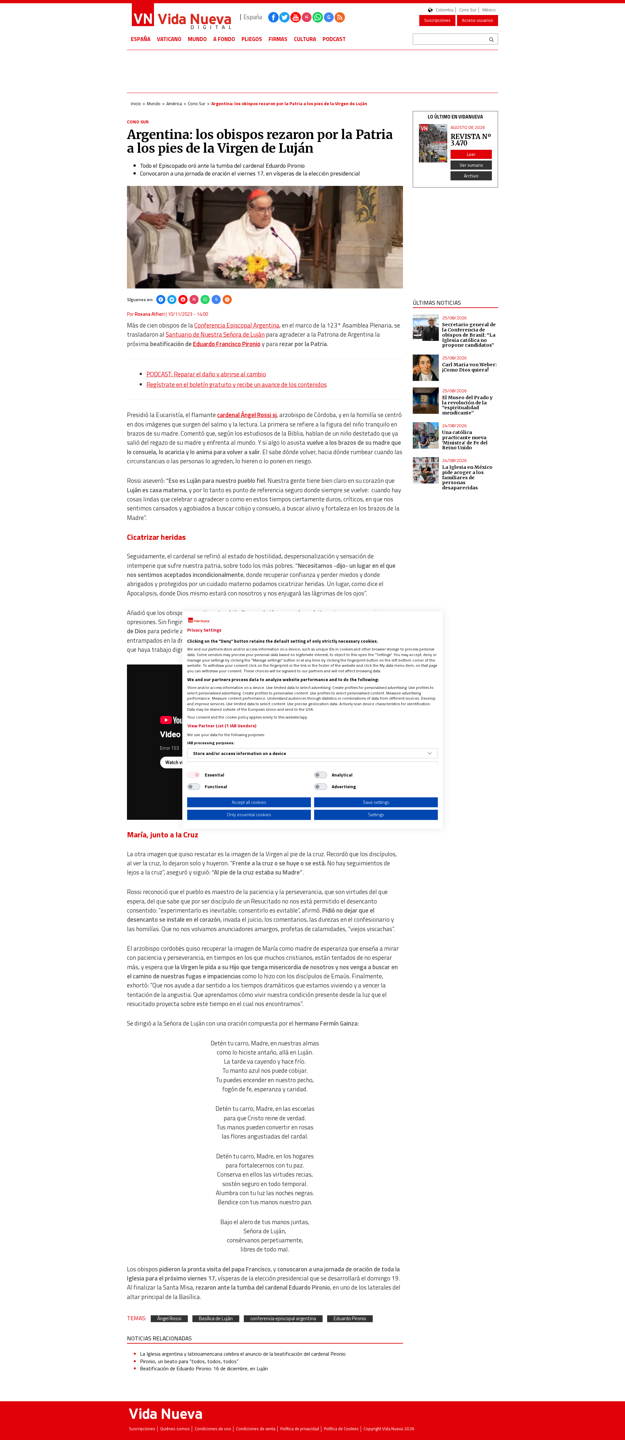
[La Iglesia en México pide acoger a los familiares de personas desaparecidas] (426, 470)
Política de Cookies (341, 1429)
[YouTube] (183, 299)
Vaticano (169, 39)
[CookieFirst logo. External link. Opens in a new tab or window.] (198, 620)
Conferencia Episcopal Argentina (236, 325)
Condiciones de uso (213, 1429)
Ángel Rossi (169, 1318)
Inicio (136, 103)
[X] (171, 299)
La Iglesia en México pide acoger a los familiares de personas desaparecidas (467, 477)
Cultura (305, 39)
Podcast (334, 39)
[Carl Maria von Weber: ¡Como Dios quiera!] (426, 368)
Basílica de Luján (216, 1318)
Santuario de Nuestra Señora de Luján (215, 334)
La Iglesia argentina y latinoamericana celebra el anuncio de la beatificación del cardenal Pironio (243, 1354)
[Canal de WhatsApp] (318, 17)
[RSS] (227, 299)
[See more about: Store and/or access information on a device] (429, 753)
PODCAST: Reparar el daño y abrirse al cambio (206, 374)
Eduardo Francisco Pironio (226, 343)
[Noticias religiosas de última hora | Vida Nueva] (181, 17)
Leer (471, 154)
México (489, 10)
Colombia (444, 10)
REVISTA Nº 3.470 (471, 140)
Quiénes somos (175, 1429)
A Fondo (224, 39)
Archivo (471, 175)
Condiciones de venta (255, 1429)
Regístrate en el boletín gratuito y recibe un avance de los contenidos (236, 384)
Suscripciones (437, 20)
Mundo (197, 39)
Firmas (278, 39)
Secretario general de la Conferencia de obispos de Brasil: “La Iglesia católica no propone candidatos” (469, 335)
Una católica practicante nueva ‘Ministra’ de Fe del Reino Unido (465, 440)
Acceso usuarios (477, 20)
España (140, 39)
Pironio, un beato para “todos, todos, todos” (189, 1361)
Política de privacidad (299, 1429)
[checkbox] (193, 775)
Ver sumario (471, 164)
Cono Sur (468, 10)
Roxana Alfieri (150, 314)
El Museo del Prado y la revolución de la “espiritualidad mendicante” (467, 405)
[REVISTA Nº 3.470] (433, 143)
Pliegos (252, 39)
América (174, 103)
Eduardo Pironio (350, 1318)
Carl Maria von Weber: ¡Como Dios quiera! (469, 367)
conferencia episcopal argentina (283, 1318)
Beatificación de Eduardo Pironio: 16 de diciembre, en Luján (204, 1368)
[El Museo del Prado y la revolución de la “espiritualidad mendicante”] (426, 400)
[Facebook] (160, 299)
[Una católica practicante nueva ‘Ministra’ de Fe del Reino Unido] (426, 435)
